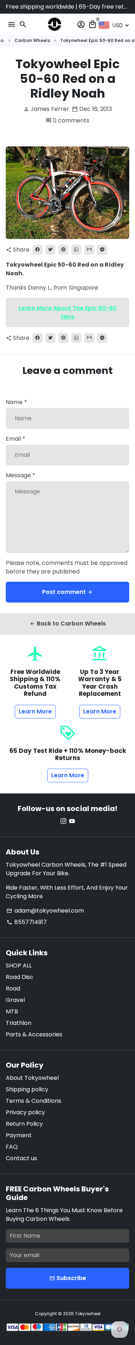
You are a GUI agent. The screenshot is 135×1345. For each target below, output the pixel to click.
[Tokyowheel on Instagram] (63, 821)
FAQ (12, 1147)
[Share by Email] (89, 250)
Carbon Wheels (32, 40)
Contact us (21, 1158)
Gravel (15, 1000)
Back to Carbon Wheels (68, 623)
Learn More (35, 711)
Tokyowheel (87, 1314)
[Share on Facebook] (37, 250)
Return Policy (24, 1124)
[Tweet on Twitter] (50, 250)
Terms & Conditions (33, 1101)
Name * (16, 402)
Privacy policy (25, 1112)
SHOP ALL (19, 965)
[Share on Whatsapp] (76, 250)
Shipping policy (27, 1089)
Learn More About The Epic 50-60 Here (68, 312)
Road (13, 988)
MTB (12, 1011)
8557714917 (26, 922)
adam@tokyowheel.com (45, 910)
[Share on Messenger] (102, 250)
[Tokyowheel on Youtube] (72, 821)
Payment (19, 1135)
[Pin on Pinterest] (63, 250)
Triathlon (18, 1023)
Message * (20, 475)
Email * (15, 439)
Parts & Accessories (34, 1034)
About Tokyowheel (32, 1078)
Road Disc (19, 977)
